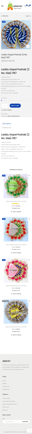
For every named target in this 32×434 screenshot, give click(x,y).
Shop (3, 380)
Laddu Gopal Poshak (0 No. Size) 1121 (16, 201)
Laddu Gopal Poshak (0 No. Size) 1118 (16, 244)
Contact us (5, 407)
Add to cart (15, 105)
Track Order (5, 386)
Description (7, 124)
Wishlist (4, 383)
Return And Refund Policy (9, 404)
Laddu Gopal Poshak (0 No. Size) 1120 (16, 286)
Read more (17, 331)
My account (5, 389)
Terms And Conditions (8, 401)
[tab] (16, 123)
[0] (25, 6)
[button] (6, 110)
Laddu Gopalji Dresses (13, 116)
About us (5, 410)
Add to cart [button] (17, 208)
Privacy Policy (6, 398)
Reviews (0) (7, 128)
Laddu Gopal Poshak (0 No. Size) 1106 (16, 327)
